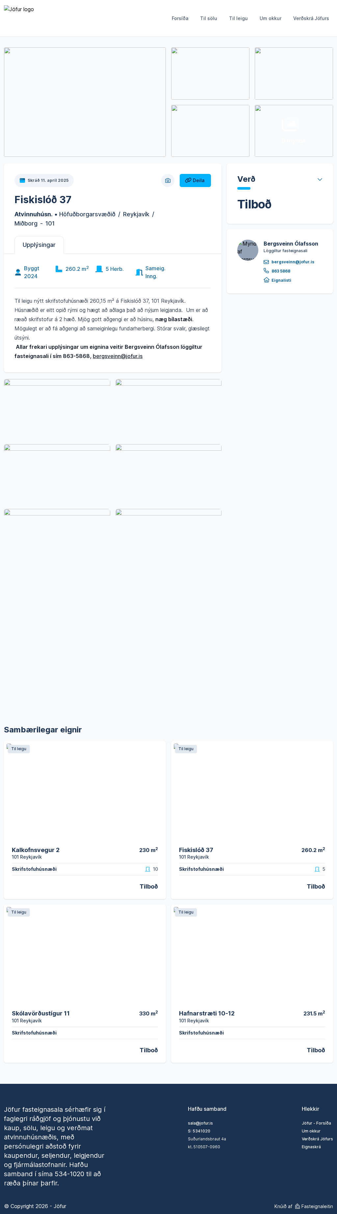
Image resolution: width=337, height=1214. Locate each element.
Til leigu (238, 18)
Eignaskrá (311, 1146)
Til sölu (208, 18)
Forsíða (180, 18)
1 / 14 (157, 836)
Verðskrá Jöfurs (311, 18)
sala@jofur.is (200, 1123)
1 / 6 (325, 836)
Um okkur (270, 18)
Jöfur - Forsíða (316, 1123)
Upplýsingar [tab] (39, 244)
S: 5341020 (199, 1131)
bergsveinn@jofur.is (118, 356)
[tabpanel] (112, 312)
